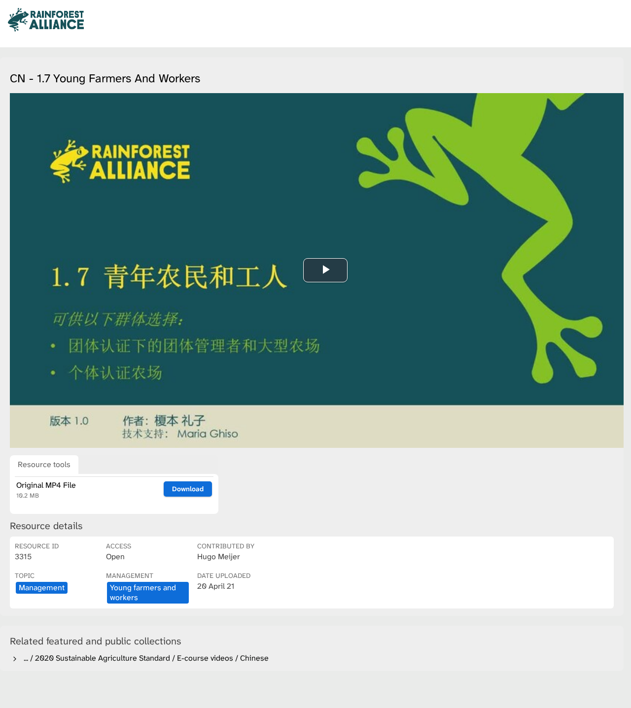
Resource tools (44, 464)
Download (188, 488)
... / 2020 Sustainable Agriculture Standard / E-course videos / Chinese (144, 658)
